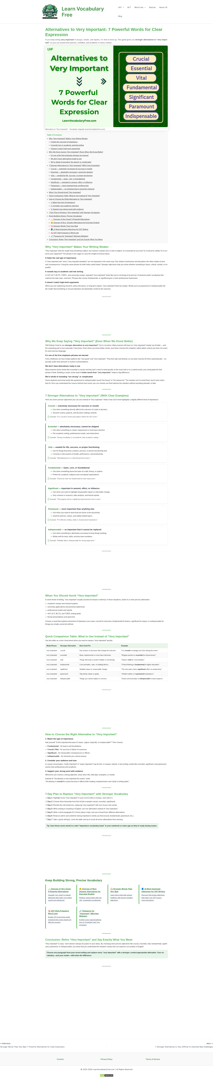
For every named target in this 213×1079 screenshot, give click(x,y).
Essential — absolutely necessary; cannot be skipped (72, 172)
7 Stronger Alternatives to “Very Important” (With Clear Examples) (74, 165)
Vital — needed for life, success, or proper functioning (72, 176)
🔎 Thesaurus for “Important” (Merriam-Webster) (69, 236)
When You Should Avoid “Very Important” (65, 192)
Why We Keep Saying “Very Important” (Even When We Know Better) (76, 152)
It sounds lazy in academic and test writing (67, 145)
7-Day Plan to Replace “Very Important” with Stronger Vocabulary (74, 213)
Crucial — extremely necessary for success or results (71, 169)
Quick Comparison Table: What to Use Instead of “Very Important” (74, 196)
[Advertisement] (106, 313)
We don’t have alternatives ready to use (66, 159)
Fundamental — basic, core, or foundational (68, 179)
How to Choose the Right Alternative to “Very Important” (70, 199)
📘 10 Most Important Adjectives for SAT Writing (69, 229)
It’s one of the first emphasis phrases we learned (69, 155)
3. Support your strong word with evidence (67, 209)
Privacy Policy (106, 1059)
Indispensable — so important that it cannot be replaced (72, 189)
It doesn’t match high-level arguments (65, 149)
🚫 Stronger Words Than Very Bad (64, 226)
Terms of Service (153, 1059)
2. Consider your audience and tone (65, 206)
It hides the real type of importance (64, 142)
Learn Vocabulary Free (83, 12)
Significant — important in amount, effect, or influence (71, 182)
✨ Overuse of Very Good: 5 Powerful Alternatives (70, 219)
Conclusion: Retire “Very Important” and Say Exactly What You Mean (76, 239)
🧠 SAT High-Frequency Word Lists (65, 233)
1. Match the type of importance (63, 202)
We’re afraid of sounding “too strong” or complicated (71, 162)
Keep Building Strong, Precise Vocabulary (65, 216)
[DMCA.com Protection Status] (106, 1075)
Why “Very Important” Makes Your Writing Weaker (68, 139)
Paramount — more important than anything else (70, 186)
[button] (123, 7)
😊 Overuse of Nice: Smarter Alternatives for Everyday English (75, 223)
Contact (60, 1059)
